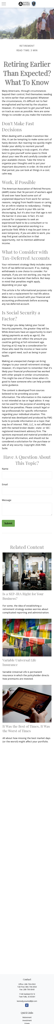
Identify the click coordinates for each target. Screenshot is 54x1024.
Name (5, 468)
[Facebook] (27, 1005)
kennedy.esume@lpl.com (27, 1001)
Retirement (27, 1017)
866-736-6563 (31, 987)
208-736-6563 (30, 984)
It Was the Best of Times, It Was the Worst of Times (26, 728)
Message (6, 500)
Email (5, 484)
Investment (27, 1020)
